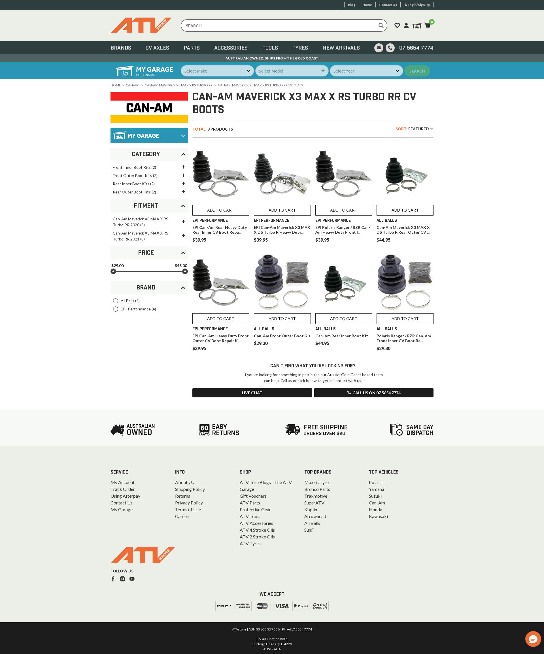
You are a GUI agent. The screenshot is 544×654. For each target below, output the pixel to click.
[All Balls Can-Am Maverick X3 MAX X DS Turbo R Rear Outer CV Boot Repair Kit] (405, 174)
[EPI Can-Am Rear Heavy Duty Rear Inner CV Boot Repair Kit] (220, 174)
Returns (182, 496)
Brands (120, 48)
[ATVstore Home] (142, 555)
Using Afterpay (125, 496)
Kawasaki (378, 516)
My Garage (121, 509)
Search (417, 71)
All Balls (312, 523)
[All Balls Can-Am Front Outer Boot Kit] (282, 282)
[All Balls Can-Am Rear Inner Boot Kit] (343, 282)
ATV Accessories (256, 523)
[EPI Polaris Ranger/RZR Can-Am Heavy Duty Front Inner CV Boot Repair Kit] (343, 174)
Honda (375, 509)
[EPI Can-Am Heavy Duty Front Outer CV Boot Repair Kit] (220, 282)
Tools (270, 48)
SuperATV (314, 502)
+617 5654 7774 (299, 629)
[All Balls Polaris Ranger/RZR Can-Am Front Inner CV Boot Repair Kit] (405, 282)
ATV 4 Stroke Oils (257, 529)
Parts (192, 48)
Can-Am (132, 85)
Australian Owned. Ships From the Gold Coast (272, 58)
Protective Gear (255, 509)
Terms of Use (188, 509)
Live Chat (252, 392)
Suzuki (375, 496)
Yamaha (376, 489)
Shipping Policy (190, 489)
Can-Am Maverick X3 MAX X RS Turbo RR (178, 85)
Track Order (122, 489)
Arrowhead (315, 516)
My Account (122, 482)
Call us (376, 392)
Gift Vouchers (253, 496)
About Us (184, 482)
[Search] (381, 25)
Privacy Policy (189, 502)
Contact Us (121, 502)
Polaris (375, 482)
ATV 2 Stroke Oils (257, 536)
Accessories (231, 48)
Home (115, 85)
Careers (182, 516)
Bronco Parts (317, 489)
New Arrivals (341, 48)
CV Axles (157, 48)
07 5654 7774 (416, 48)
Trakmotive (315, 496)
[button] (533, 639)
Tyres (300, 48)
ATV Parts (250, 502)
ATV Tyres (250, 543)
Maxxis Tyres (317, 482)
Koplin (310, 509)
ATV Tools (250, 516)
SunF (309, 529)
